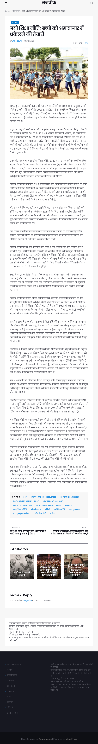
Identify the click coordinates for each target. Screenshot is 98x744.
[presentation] (82, 548)
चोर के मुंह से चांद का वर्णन (21, 632)
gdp (25, 497)
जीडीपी (47, 509)
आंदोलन (10, 669)
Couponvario (45, 739)
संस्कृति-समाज (13, 712)
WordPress (71, 739)
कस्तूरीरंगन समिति (20, 509)
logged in (27, 600)
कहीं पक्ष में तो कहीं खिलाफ (22, 573)
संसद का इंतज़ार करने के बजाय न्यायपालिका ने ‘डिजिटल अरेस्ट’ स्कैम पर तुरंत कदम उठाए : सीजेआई (71, 687)
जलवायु (10, 680)
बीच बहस (14, 22)
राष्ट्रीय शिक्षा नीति (40, 513)
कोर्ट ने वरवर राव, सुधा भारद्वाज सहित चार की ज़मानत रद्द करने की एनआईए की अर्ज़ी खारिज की (71, 673)
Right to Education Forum (48, 505)
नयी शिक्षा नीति (59, 509)
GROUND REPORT (14, 664)
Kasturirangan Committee (43, 497)
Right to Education (22, 505)
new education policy (53, 501)
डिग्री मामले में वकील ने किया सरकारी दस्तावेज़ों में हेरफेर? (35, 623)
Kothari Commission (69, 497)
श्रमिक (52, 513)
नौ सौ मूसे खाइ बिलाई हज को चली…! (25, 634)
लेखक (10, 702)
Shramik (68, 505)
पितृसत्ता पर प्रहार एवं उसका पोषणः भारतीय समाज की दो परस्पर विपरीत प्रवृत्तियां (49, 571)
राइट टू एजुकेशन (74, 509)
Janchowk (17, 41)
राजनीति (11, 691)
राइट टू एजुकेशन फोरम (21, 513)
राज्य (9, 696)
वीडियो (10, 707)
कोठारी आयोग (36, 509)
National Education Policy (26, 501)
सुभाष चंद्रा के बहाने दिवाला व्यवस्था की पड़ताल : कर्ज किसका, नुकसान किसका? (76, 570)
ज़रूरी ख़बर (12, 675)
